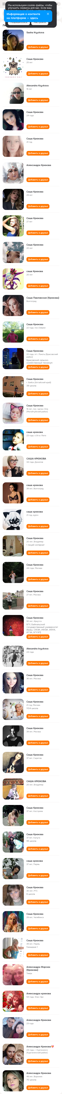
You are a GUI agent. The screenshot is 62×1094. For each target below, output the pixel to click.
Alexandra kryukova (37, 648)
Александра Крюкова (38, 165)
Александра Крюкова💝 (40, 1046)
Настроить (40, 22)
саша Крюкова (34, 271)
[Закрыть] (48, 14)
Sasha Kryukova (35, 32)
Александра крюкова (38, 993)
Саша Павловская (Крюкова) (42, 297)
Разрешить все (19, 22)
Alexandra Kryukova (37, 85)
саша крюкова (34, 432)
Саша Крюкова (34, 59)
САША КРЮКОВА (36, 458)
